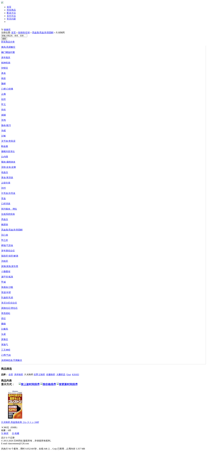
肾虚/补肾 (6, 292)
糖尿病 (4, 224)
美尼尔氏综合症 (9, 303)
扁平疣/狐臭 (7, 277)
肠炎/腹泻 (6, 125)
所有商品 (11, 10)
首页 (9, 7)
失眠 (3, 130)
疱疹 (3, 78)
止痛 (3, 94)
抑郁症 (4, 68)
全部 (10, 374)
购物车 (7, 29)
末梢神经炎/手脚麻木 (11, 360)
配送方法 (11, 13)
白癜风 (4, 329)
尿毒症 (4, 339)
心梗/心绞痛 (7, 89)
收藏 (16, 433)
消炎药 (4, 261)
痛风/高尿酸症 (8, 47)
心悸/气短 (6, 355)
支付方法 (11, 16)
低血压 (4, 172)
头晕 (3, 334)
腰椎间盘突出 (8, 151)
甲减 (3, 282)
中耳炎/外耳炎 (8, 193)
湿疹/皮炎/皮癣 (8, 167)
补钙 (3, 188)
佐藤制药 (50, 374)
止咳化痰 (5, 183)
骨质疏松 (5, 313)
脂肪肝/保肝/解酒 (9, 256)
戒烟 (3, 115)
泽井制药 (18, 374)
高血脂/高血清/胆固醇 (43, 32)
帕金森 (4, 146)
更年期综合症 (8, 250)
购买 (5, 433)
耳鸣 (3, 120)
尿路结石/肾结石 (9, 308)
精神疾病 (5, 63)
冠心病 (4, 235)
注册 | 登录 (6, 26)
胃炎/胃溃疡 (7, 177)
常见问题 (11, 19)
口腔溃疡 (5, 203)
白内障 (4, 156)
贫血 (3, 198)
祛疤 (3, 99)
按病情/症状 (24, 32)
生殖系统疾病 (8, 214)
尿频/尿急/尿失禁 (9, 266)
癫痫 (3, 324)
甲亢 (3, 104)
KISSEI (75, 374)
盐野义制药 (39, 374)
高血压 (4, 219)
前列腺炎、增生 (9, 209)
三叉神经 (5, 350)
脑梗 (3, 83)
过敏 (3, 136)
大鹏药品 (60, 374)
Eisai (68, 374)
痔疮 (3, 109)
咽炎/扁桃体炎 (8, 162)
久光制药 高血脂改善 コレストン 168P (20, 422)
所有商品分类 (8, 42)
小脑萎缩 (5, 271)
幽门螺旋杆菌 (8, 52)
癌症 (3, 318)
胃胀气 (4, 344)
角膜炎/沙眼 (7, 287)
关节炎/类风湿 (8, 141)
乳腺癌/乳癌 (7, 297)
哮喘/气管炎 (7, 245)
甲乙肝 (4, 240)
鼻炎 (3, 73)
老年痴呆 (5, 57)
